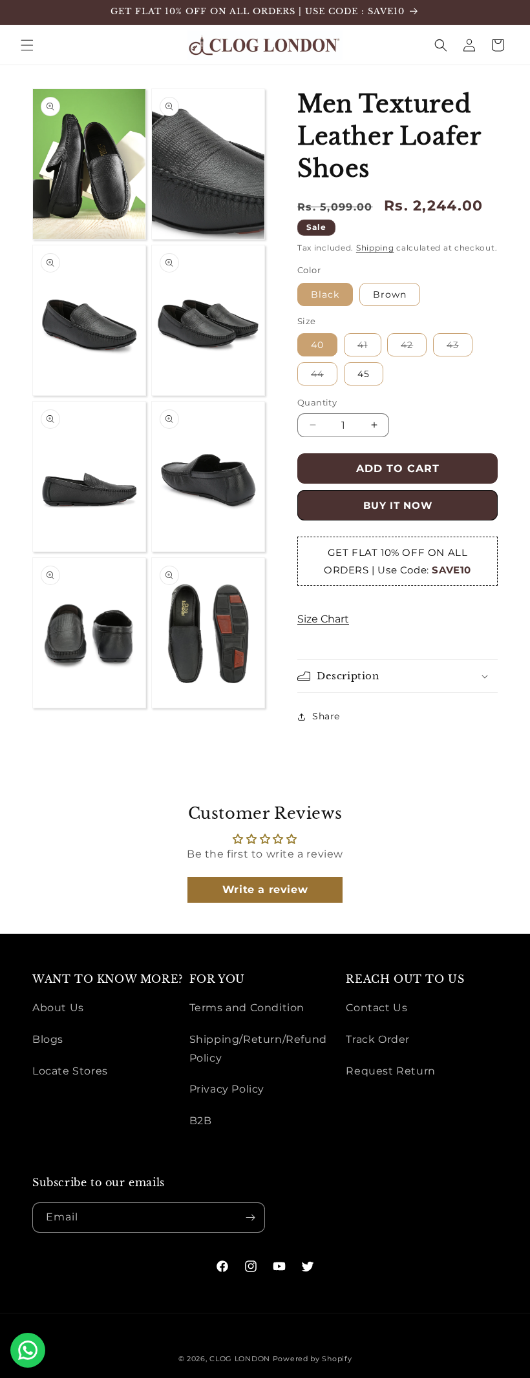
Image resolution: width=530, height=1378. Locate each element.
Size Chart (323, 619)
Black (325, 294)
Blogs (47, 1039)
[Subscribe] (250, 1217)
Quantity (317, 402)
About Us (58, 1008)
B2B (200, 1121)
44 (324, 376)
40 (317, 345)
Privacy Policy (226, 1089)
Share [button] (326, 716)
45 (363, 374)
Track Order (378, 1039)
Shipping (375, 247)
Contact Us (376, 1008)
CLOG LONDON (239, 1358)
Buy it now (397, 505)
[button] (27, 45)
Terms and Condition (246, 1008)
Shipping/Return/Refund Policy (258, 1048)
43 (459, 347)
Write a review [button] (265, 889)
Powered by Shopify (312, 1358)
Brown (390, 294)
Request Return (390, 1071)
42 (414, 347)
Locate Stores (70, 1071)
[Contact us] (27, 1350)
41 (369, 347)
